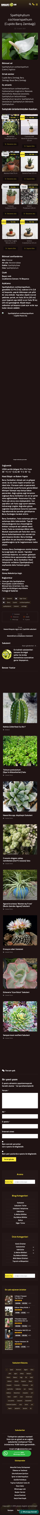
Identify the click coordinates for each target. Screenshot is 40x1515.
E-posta (6, 1122)
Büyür (30, 1381)
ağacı (15, 1373)
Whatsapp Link (20, 1489)
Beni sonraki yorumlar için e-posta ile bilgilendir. (13, 1145)
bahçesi (29, 1373)
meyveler (25, 1393)
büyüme (23, 1381)
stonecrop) (29, 1397)
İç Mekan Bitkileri (20, 1253)
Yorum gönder (9, 1159)
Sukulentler (20, 1247)
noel (21, 1397)
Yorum (5, 1090)
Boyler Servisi (20, 1492)
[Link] (33, 4)
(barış (8, 602)
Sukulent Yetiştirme (20, 1209)
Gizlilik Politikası (20, 1480)
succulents (11, 1400)
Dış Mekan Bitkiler (20, 1217)
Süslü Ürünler (20, 1244)
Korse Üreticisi (19, 1495)
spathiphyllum (7, 606)
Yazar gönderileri (28, 646)
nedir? (15, 1397)
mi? (32, 1393)
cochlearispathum (25, 602)
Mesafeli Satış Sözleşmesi (20, 1467)
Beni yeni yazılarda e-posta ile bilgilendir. (19, 1154)
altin (10, 1373)
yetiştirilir (17, 1408)
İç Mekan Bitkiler (20, 1214)
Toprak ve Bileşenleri (20, 1261)
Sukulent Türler (9, 775)
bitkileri (9, 1381)
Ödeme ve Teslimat (20, 1470)
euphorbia (10, 1389)
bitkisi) (16, 1381)
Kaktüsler (7, 729)
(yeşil (11, 1369)
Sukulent (9, 598)
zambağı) (24, 606)
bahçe (21, 1373)
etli (32, 1385)
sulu (20, 1404)
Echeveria (25, 1385)
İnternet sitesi (8, 1131)
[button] (36, 4)
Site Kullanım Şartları (20, 1474)
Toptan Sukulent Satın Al (20, 1483)
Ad (4, 1112)
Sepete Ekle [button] (31, 146)
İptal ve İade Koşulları (20, 1477)
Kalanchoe (17, 1393)
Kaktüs (30, 1389)
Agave (25, 1369)
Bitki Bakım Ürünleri (20, 1258)
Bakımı (15, 1377)
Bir (26, 1377)
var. (32, 1404)
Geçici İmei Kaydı (20, 1498)
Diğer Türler (23, 598)
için (25, 1389)
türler (26, 1404)
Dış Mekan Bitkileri (20, 1255)
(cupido (15, 602)
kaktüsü (9, 1393)
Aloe (32, 1369)
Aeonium (18, 1369)
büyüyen (9, 1385)
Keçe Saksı (20, 1486)
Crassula (16, 1385)
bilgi (21, 1377)
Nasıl (9, 1397)
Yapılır (10, 1408)
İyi (30, 1408)
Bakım (8, 1377)
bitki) (31, 1377)
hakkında (18, 1389)
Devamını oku (11, 144)
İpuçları (25, 1408)
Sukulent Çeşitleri (11, 1404)
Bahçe (20, 1220)
